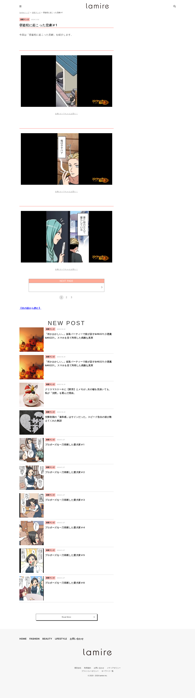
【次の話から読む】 (30, 308)
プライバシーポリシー (90, 671)
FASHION (34, 638)
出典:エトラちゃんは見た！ (66, 114)
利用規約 (87, 668)
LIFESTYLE (61, 638)
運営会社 (77, 668)
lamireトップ (24, 12)
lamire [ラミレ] (97, 5)
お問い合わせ (77, 638)
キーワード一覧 (107, 671)
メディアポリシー (114, 668)
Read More (66, 617)
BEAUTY (47, 638)
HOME (23, 638)
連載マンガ (36, 12)
